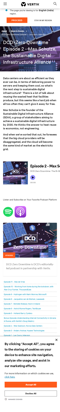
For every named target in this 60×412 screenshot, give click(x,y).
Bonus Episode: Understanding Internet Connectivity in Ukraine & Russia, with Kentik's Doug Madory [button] (30, 319)
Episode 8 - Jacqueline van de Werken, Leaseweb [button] (24, 298)
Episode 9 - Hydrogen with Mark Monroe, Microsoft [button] (25, 294)
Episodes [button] (9, 255)
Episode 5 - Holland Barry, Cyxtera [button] (18, 313)
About (4, 31)
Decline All (30, 393)
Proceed (17, 20)
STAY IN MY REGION (43, 20)
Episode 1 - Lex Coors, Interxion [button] (17, 335)
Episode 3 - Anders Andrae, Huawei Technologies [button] (24, 330)
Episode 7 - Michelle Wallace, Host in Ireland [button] (22, 303)
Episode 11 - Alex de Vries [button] (14, 281)
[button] (30, 243)
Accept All (31, 384)
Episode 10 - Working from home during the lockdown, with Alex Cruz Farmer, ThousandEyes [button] (28, 288)
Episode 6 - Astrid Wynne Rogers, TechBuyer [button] (22, 308)
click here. (10, 376)
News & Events (18, 31)
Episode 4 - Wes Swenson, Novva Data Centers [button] (23, 325)
